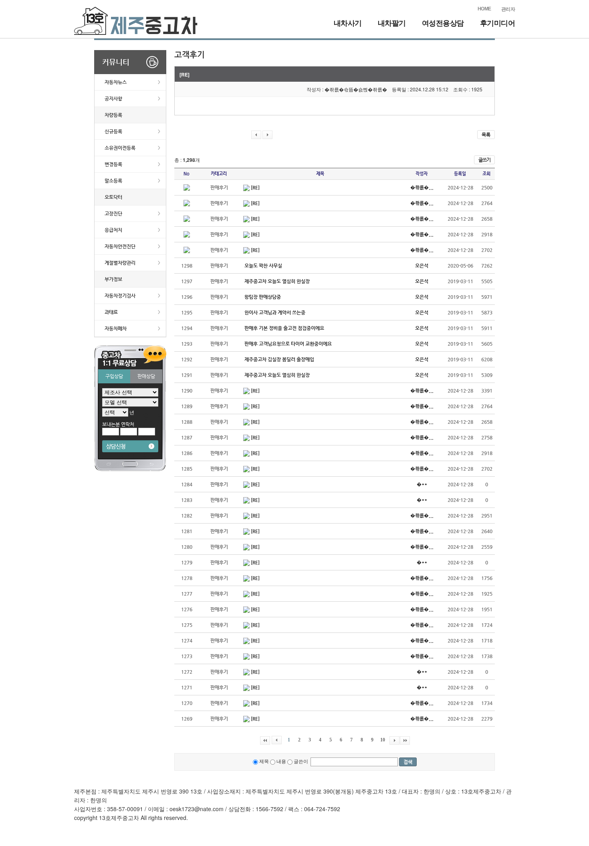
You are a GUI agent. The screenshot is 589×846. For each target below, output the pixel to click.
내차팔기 (392, 23)
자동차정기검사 (120, 295)
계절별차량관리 (120, 263)
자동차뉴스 (116, 82)
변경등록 (113, 164)
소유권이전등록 (120, 148)
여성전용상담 (443, 23)
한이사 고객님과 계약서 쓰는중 (274, 312)
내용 (280, 760)
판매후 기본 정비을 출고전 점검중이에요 (284, 328)
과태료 (111, 312)
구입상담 (114, 376)
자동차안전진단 (120, 246)
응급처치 (113, 230)
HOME (484, 9)
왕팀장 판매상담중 (262, 297)
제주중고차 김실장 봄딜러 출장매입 (279, 359)
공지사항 (113, 98)
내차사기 (348, 23)
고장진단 (113, 213)
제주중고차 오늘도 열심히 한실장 (277, 281)
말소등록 (113, 180)
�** (422, 484)
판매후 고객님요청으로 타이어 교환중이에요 (288, 343)
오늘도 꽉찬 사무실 (263, 265)
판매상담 (146, 376)
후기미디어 (497, 23)
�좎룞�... (422, 187)
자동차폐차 (116, 328)
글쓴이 (300, 760)
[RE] (255, 187)
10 (382, 740)
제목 (263, 760)
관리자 (508, 9)
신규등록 (113, 131)
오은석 (421, 265)
